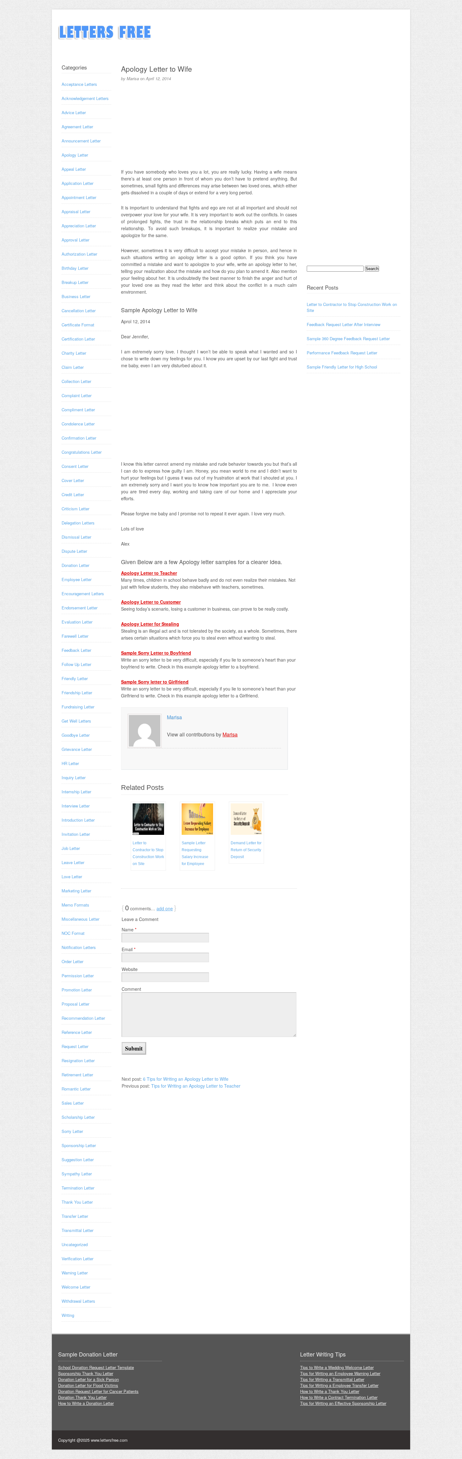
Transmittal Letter (77, 1230)
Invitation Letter (76, 834)
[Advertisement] (209, 124)
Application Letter (77, 183)
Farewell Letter (75, 636)
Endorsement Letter (79, 608)
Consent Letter (75, 466)
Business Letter (76, 296)
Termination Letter (78, 1188)
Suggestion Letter (78, 1159)
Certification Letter (78, 339)
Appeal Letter (74, 169)
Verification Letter (77, 1259)
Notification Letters (79, 947)
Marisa (174, 717)
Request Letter (75, 1046)
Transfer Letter (75, 1216)
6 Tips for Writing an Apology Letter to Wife (185, 1079)
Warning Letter (75, 1273)
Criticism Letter (75, 509)
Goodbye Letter (76, 735)
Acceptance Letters (79, 84)
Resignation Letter (78, 1060)
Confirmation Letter (79, 438)
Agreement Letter (77, 127)
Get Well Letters (76, 721)
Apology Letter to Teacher (149, 573)
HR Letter (70, 763)
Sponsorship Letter (79, 1145)
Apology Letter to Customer (151, 602)
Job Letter (71, 848)
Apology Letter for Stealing (150, 624)
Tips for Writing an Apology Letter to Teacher (195, 1086)
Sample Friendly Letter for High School (342, 367)
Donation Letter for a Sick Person (88, 1379)
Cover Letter (73, 480)
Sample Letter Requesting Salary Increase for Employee (195, 853)
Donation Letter (75, 565)
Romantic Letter (76, 1089)
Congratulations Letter (82, 452)
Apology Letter (75, 155)
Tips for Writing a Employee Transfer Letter (339, 1385)
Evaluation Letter (77, 622)
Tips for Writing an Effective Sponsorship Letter (343, 1403)
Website (130, 969)
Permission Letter (78, 976)
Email (128, 949)
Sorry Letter (72, 1131)
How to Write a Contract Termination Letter (338, 1397)
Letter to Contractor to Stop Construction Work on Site (148, 853)
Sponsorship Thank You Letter (85, 1373)
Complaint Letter (76, 395)
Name (129, 929)
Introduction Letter (78, 820)
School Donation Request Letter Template (96, 1367)
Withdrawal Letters (78, 1301)
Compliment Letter (78, 410)
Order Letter (72, 961)
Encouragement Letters (83, 593)
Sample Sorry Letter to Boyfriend (156, 653)
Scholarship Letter (78, 1117)
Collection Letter (76, 381)
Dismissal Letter (76, 537)
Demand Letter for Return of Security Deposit (246, 850)
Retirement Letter (77, 1075)
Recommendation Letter (83, 1018)
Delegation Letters (78, 523)
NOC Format (73, 933)
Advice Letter (74, 112)
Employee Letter (76, 579)
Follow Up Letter (76, 664)
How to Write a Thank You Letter (329, 1391)
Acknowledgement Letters (85, 98)
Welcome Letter (76, 1287)
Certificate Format (78, 325)
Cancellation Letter (79, 310)
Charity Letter (74, 353)
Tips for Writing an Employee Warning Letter (340, 1373)
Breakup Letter (75, 282)
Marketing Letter (76, 891)
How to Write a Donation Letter (86, 1403)
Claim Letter (73, 367)
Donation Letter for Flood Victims (88, 1385)
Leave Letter (73, 862)
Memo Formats (75, 905)
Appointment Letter (79, 197)
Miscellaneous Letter (80, 919)
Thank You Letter (77, 1202)
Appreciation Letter (79, 226)
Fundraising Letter (78, 707)
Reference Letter (77, 1032)
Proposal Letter (75, 1004)
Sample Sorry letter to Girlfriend (155, 682)
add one (165, 908)
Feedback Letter (76, 650)
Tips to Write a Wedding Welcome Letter (337, 1367)
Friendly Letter (75, 678)
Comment (131, 989)
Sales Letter (73, 1103)
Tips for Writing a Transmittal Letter (332, 1379)
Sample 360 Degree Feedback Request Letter (348, 338)
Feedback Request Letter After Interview (343, 324)
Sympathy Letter (77, 1174)
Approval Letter (75, 240)
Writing (68, 1315)
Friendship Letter (77, 693)
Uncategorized (75, 1244)
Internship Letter (76, 792)
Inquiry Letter (73, 777)
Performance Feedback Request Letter (342, 353)
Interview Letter (76, 806)
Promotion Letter (77, 990)
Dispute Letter (74, 551)
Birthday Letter (75, 268)
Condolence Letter (78, 424)
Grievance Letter (77, 749)
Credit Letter (73, 494)
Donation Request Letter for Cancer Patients (98, 1391)
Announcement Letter (81, 141)
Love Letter (72, 876)
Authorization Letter (79, 254)
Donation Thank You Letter (82, 1397)
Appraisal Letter (76, 211)
